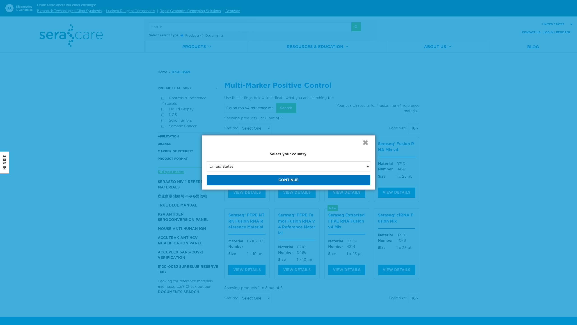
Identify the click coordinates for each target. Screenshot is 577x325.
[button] (365, 142)
